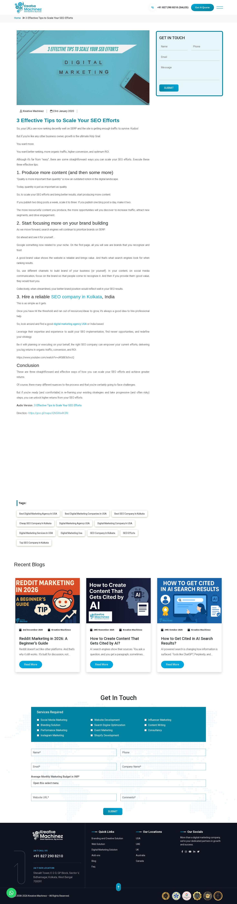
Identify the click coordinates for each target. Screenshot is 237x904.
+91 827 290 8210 (48, 856)
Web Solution (98, 844)
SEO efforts (129, 533)
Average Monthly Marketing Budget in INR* (55, 776)
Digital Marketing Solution (105, 849)
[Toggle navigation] (220, 7)
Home (17, 17)
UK (137, 849)
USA (138, 838)
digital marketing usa (71, 533)
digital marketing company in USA (115, 523)
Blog (94, 861)
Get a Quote (202, 7)
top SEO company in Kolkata (34, 542)
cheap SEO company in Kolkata (35, 523)
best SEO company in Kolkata (129, 513)
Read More (30, 664)
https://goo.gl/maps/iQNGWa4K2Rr (48, 413)
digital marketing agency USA (74, 523)
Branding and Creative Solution (107, 838)
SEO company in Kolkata (76, 296)
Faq (93, 866)
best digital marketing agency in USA (38, 513)
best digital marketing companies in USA (86, 513)
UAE (138, 844)
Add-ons (96, 855)
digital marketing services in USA (36, 533)
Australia (140, 855)
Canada (140, 861)
